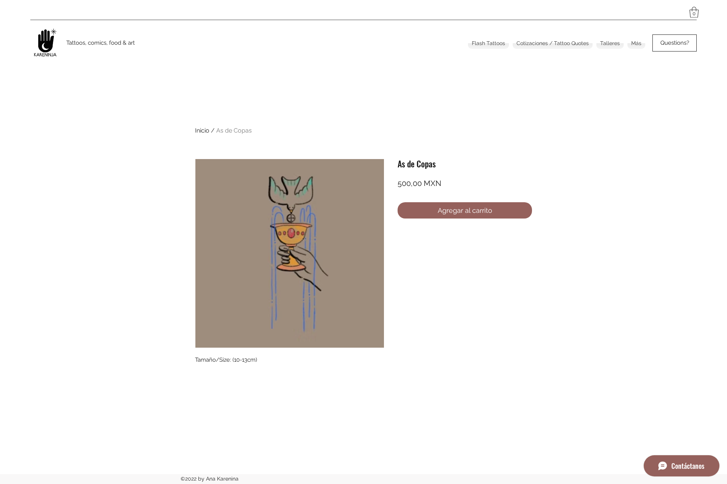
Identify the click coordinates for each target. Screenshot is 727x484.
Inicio (202, 130)
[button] (694, 12)
